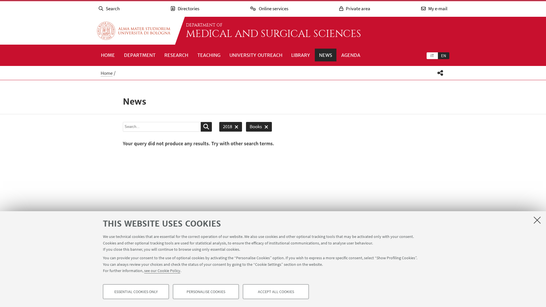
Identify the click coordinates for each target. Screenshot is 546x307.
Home (108, 55)
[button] (440, 73)
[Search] (206, 127)
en (443, 55)
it (432, 55)
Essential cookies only (136, 291)
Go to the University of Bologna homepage (134, 31)
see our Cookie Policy (162, 270)
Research (176, 55)
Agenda (350, 55)
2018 (225, 127)
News (325, 55)
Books (254, 127)
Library (300, 55)
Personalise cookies (206, 291)
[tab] (432, 55)
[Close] (537, 220)
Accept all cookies (276, 291)
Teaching (208, 55)
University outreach (255, 55)
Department (140, 55)
